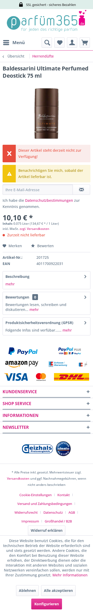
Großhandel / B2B (58, 521)
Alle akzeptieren (58, 590)
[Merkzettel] (59, 42)
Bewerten (45, 245)
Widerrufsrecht (26, 512)
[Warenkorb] (85, 42)
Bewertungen (17, 297)
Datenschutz (53, 512)
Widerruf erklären (47, 530)
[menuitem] (13, 42)
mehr (10, 283)
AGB (71, 512)
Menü (18, 42)
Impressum (30, 521)
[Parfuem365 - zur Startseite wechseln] (46, 23)
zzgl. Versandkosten (34, 229)
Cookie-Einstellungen (35, 495)
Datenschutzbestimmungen (49, 200)
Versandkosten (18, 478)
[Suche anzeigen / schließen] (47, 42)
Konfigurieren (46, 603)
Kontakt (63, 495)
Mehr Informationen (70, 575)
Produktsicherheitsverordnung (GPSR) (39, 322)
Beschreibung (17, 276)
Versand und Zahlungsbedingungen (44, 503)
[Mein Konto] (72, 42)
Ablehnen (27, 590)
